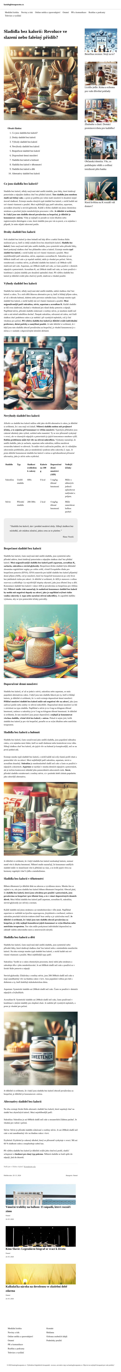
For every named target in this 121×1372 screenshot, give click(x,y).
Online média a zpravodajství (47, 12)
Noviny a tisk (27, 12)
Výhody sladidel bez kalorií (24, 142)
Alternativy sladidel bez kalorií (26, 173)
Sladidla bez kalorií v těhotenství (27, 164)
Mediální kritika (12, 12)
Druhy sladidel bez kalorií (23, 137)
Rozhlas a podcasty (97, 12)
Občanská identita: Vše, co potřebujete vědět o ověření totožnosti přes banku (98, 165)
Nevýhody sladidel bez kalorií (25, 146)
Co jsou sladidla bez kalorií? (25, 133)
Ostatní (66, 12)
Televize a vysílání (13, 15)
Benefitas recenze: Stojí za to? (100, 54)
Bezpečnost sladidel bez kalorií (26, 151)
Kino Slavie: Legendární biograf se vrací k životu (35, 1248)
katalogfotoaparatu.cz (14, 4)
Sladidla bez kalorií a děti (23, 169)
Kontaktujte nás (30, 1167)
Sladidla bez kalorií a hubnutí (25, 160)
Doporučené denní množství (25, 155)
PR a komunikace (78, 12)
